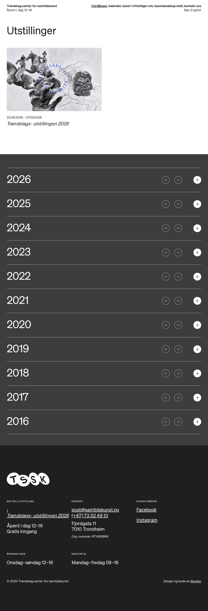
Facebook (146, 510)
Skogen (195, 581)
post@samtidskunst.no (95, 510)
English (195, 10)
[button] (166, 180)
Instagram (146, 520)
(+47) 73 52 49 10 (90, 516)
